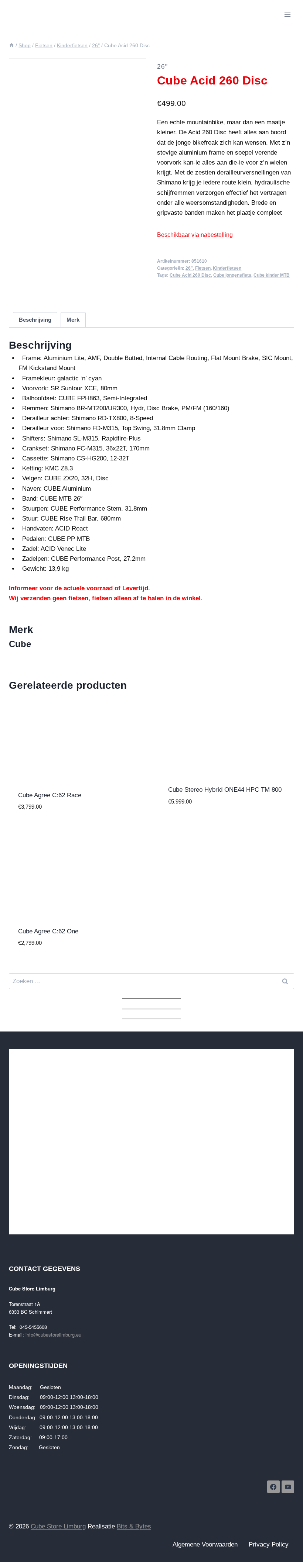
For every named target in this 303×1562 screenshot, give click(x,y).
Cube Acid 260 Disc (190, 275)
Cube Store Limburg (58, 1526)
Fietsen (203, 268)
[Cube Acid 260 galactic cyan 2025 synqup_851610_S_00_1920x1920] (77, 90)
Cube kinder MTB (271, 275)
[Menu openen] (287, 14)
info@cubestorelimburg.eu (53, 1334)
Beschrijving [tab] (35, 320)
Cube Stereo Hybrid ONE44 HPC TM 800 (225, 789)
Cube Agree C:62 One (48, 931)
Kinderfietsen (227, 268)
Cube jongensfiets (232, 275)
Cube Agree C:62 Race (49, 795)
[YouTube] (288, 1486)
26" (162, 66)
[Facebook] (273, 1486)
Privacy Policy (269, 1544)
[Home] (11, 45)
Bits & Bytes (134, 1526)
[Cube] (183, 292)
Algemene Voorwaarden (205, 1544)
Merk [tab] (73, 320)
